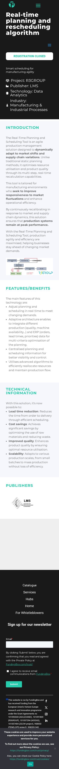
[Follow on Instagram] (46, 714)
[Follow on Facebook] (46, 701)
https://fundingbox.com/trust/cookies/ (29, 759)
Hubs (29, 599)
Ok (30, 764)
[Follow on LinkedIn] (46, 720)
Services (29, 592)
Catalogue (30, 585)
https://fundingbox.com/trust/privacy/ (29, 750)
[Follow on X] (46, 707)
